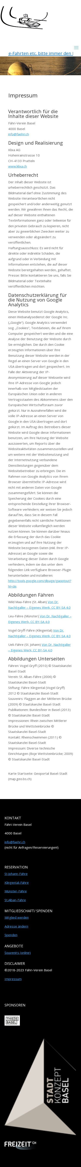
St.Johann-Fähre (16, 873)
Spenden (11, 935)
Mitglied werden (17, 917)
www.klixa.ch (17, 166)
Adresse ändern (16, 926)
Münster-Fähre (16, 891)
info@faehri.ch (18, 134)
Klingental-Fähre (17, 882)
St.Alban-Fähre (15, 900)
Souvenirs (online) (18, 952)
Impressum (13, 979)
